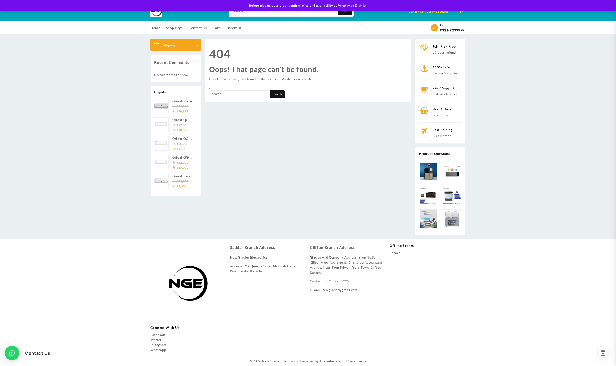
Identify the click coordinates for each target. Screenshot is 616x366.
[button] (12, 353)
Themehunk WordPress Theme (343, 361)
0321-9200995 (452, 30)
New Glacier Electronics (280, 361)
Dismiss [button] (361, 5)
